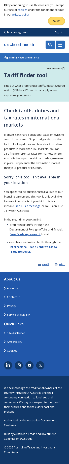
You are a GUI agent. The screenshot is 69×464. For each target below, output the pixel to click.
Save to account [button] (54, 68)
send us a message (28, 206)
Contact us (13, 297)
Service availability (18, 314)
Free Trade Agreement (25, 234)
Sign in (59, 32)
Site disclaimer (16, 333)
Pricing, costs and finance (24, 57)
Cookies (12, 350)
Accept (56, 20)
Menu (60, 45)
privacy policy (20, 14)
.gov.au (17, 32)
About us (12, 288)
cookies (22, 10)
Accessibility (14, 342)
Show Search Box (50, 45)
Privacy (11, 306)
